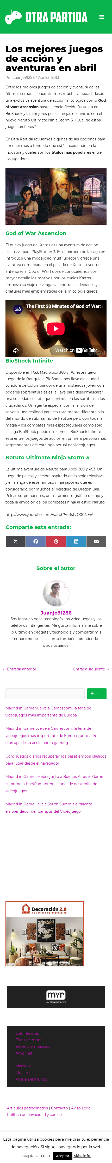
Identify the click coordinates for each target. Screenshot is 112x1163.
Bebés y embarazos (33, 1046)
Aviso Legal (81, 1108)
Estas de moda (29, 1040)
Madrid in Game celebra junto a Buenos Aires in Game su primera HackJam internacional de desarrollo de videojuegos (54, 783)
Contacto (59, 1108)
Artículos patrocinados (27, 1108)
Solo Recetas (27, 1033)
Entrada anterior (19, 669)
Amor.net (24, 1053)
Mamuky (23, 1066)
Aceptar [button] (62, 1156)
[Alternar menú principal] (101, 16)
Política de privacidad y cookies (35, 1115)
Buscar (97, 694)
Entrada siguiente (91, 669)
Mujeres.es (25, 1073)
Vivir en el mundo (31, 1079)
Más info (82, 1155)
